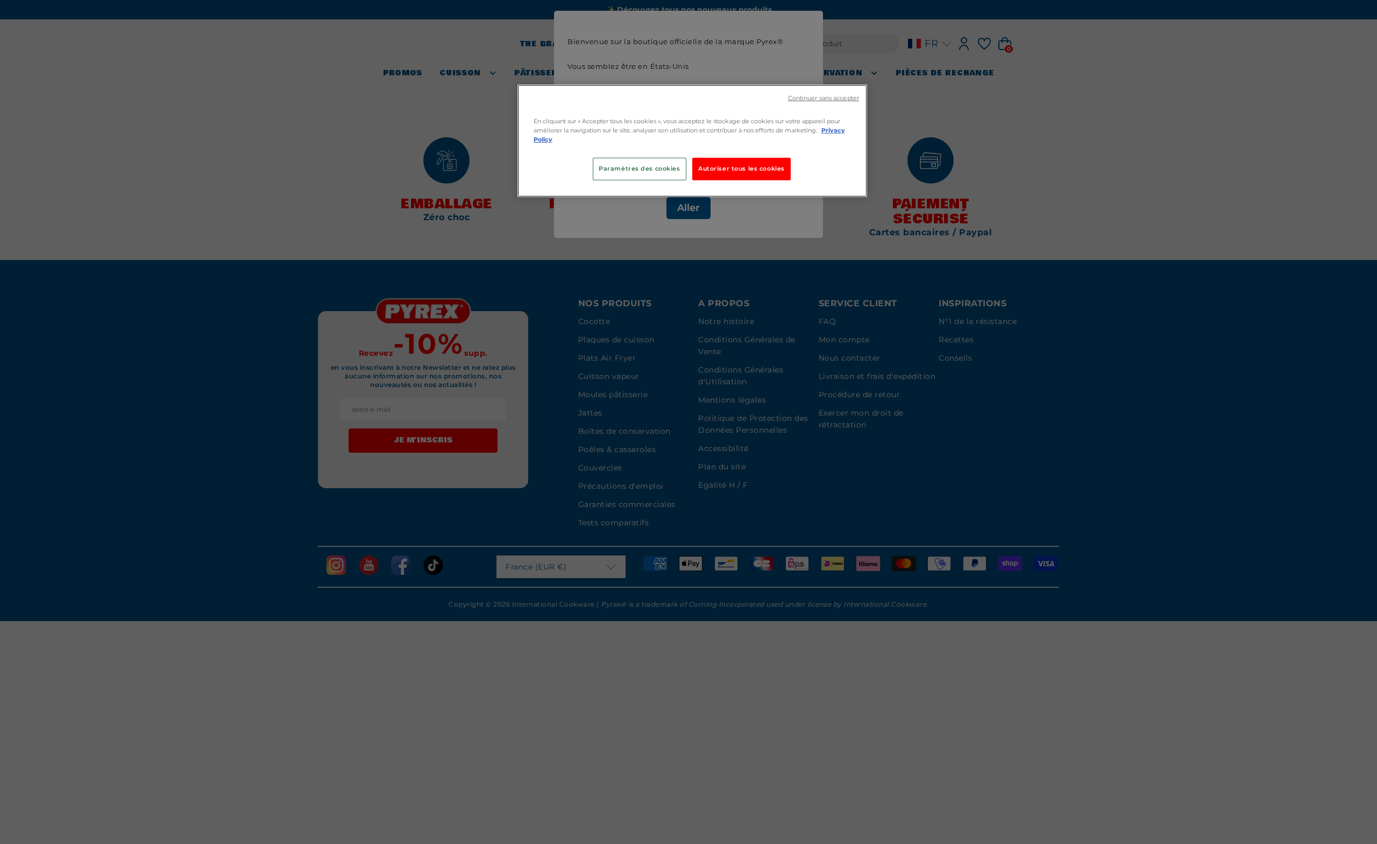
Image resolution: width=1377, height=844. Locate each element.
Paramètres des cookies (639, 168)
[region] (692, 141)
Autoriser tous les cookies (741, 168)
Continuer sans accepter (823, 98)
